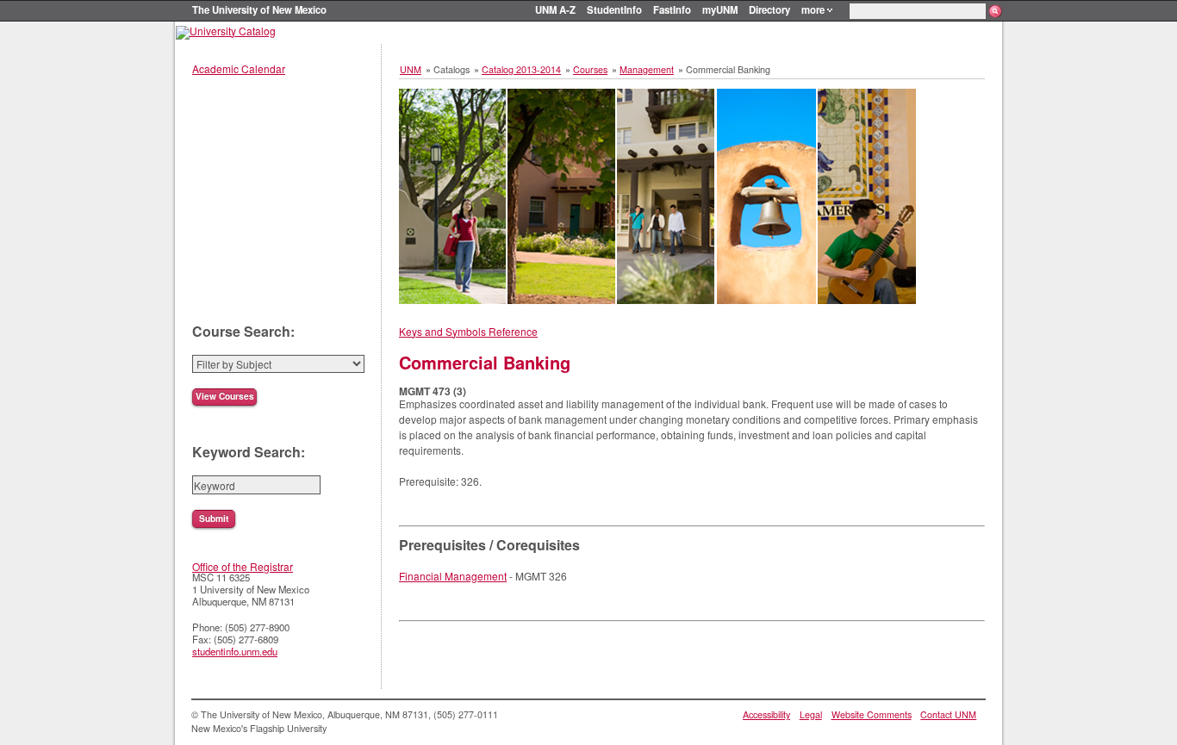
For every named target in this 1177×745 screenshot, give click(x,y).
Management (647, 69)
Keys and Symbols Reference (468, 331)
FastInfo (672, 9)
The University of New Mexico (259, 9)
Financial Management (453, 575)
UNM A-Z (555, 9)
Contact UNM (948, 714)
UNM (410, 69)
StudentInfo (614, 9)
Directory (769, 9)
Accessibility (766, 714)
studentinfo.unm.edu (234, 651)
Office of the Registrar (242, 566)
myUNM (720, 9)
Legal (811, 714)
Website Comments (871, 714)
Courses (590, 69)
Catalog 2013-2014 (521, 69)
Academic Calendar (238, 68)
